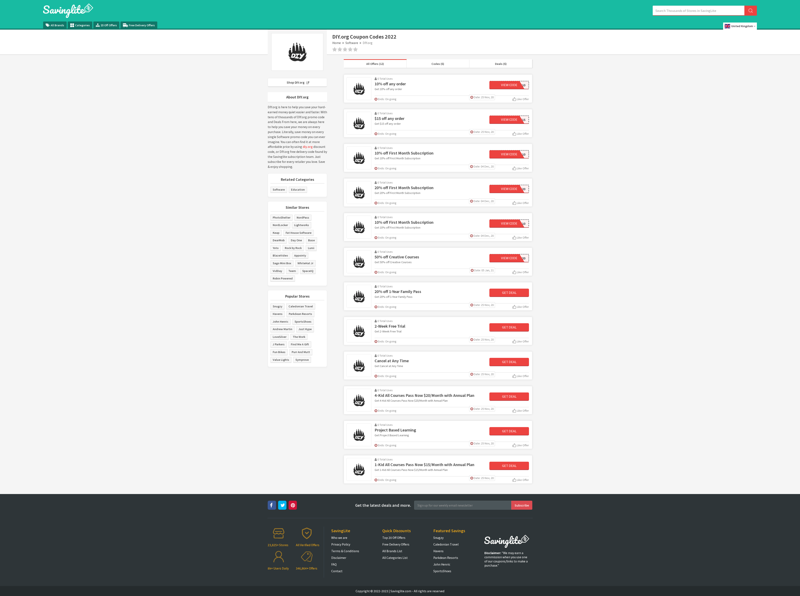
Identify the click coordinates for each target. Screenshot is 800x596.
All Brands (57, 25)
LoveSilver (279, 337)
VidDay (277, 271)
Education (298, 189)
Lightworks (301, 225)
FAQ (334, 564)
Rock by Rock (293, 248)
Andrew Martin (282, 329)
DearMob (279, 240)
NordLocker (280, 225)
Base (311, 240)
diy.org (308, 147)
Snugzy (277, 306)
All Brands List (392, 551)
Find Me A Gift (300, 344)
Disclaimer (338, 558)
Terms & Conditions (345, 551)
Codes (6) (437, 64)
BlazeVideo (280, 255)
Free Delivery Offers (142, 25)
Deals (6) (501, 64)
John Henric (280, 321)
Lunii (311, 248)
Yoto (276, 248)
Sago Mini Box (282, 263)
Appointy (300, 255)
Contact (336, 571)
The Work (299, 337)
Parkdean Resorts (300, 314)
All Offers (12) (375, 64)
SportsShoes (303, 321)
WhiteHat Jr (305, 263)
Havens (277, 314)
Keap (276, 233)
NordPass (303, 217)
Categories (82, 25)
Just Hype (305, 329)
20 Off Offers (109, 25)
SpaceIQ (307, 271)
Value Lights (281, 360)
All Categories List (395, 558)
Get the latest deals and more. (383, 505)
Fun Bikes (279, 352)
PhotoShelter (281, 217)
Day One (296, 240)
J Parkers (279, 344)
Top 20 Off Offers (393, 538)
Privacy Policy (340, 544)
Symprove (302, 360)
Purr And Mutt (301, 352)
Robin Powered (283, 278)
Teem (292, 271)
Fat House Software (298, 233)
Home (336, 43)
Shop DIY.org (296, 82)
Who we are (339, 538)
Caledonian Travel (301, 306)
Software (351, 43)
